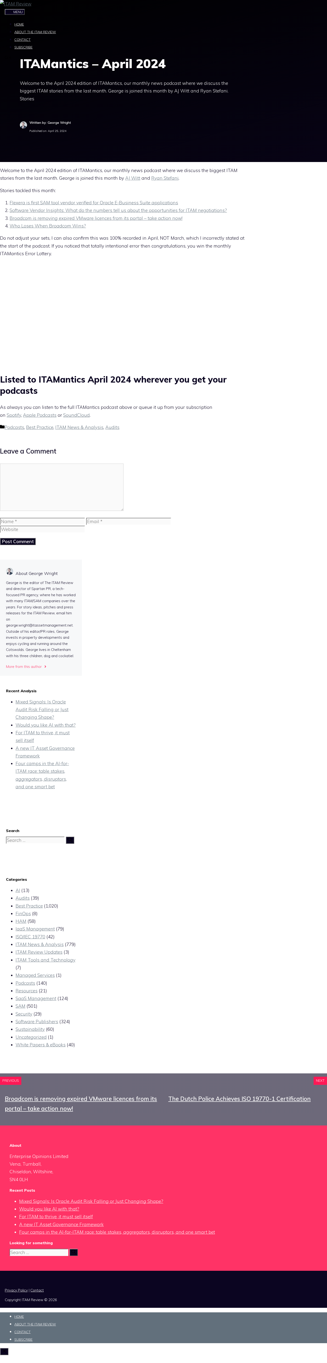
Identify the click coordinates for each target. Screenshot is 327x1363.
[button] (8, 58)
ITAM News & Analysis (79, 427)
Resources (27, 991)
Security (24, 1014)
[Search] (70, 840)
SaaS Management (36, 998)
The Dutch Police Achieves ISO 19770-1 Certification (239, 1098)
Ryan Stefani (165, 178)
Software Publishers (37, 1021)
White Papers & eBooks (41, 1045)
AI (18, 890)
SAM (20, 1006)
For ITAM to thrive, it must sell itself (56, 1216)
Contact (22, 40)
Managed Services (35, 975)
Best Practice (39, 427)
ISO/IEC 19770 (30, 937)
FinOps (23, 913)
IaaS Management (35, 929)
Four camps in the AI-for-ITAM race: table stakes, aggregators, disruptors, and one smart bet (117, 1232)
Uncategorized (31, 1037)
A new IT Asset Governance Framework (61, 1224)
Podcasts (46, 415)
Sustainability (30, 1029)
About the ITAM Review (35, 32)
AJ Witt (132, 178)
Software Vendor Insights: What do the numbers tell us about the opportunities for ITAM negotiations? (118, 210)
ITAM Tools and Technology (45, 960)
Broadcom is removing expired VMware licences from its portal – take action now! (96, 218)
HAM (21, 921)
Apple (29, 415)
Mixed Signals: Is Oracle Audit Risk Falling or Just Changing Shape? (42, 709)
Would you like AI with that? (46, 725)
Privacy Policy (16, 1290)
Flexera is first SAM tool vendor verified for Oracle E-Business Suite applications (94, 203)
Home (19, 24)
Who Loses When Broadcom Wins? (48, 226)
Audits (112, 427)
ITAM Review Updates (39, 952)
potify (15, 415)
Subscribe (23, 47)
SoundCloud (76, 415)
